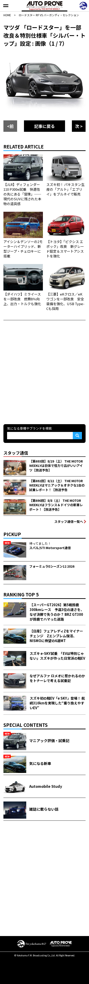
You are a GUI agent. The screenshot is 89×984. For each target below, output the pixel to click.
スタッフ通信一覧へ (68, 521)
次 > (79, 126)
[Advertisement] (44, 371)
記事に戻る (44, 126)
